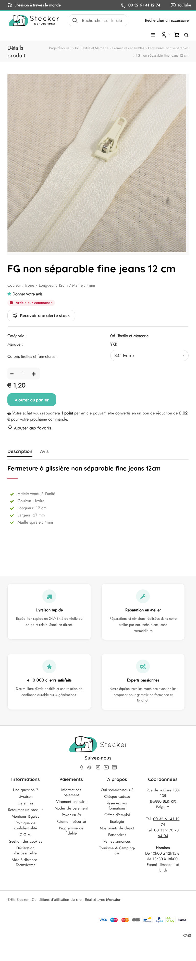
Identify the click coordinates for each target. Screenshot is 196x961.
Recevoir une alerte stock (45, 315)
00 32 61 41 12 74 (143, 5)
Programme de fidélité (71, 830)
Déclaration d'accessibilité (25, 850)
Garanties (25, 803)
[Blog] (114, 767)
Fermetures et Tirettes (128, 47)
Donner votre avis (27, 294)
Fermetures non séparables (168, 47)
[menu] (153, 35)
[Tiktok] (90, 767)
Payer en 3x (71, 815)
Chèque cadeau (117, 796)
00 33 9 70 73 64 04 (166, 833)
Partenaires (117, 835)
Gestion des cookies (25, 841)
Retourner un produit (25, 810)
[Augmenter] (33, 374)
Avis (44, 451)
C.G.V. (25, 835)
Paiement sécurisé (71, 821)
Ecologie (117, 821)
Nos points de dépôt (117, 828)
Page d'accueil (60, 47)
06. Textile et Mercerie (91, 47)
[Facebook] (81, 767)
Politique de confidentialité (25, 825)
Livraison (25, 796)
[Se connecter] (165, 34)
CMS (187, 935)
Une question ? (25, 790)
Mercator (113, 899)
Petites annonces (117, 841)
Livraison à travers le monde (38, 5)
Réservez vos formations (117, 805)
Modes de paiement (71, 808)
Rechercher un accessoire (167, 20)
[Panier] (177, 34)
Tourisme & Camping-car (117, 850)
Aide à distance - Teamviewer (25, 862)
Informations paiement (71, 792)
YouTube (184, 5)
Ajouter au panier (32, 399)
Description (19, 451)
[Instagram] (98, 767)
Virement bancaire (71, 801)
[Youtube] (106, 767)
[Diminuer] (11, 374)
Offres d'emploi (117, 815)
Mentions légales (25, 816)
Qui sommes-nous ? (117, 790)
